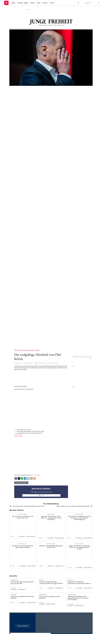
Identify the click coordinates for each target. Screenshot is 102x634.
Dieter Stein (41, 602)
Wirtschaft (20, 3)
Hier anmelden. (36, 475)
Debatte (26, 3)
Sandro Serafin (71, 604)
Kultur (38, 3)
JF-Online (12, 536)
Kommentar (17, 363)
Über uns (45, 3)
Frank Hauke (12, 565)
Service (52, 3)
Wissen (32, 3)
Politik (13, 3)
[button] (78, 3)
